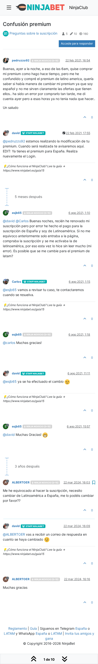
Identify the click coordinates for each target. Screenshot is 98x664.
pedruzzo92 (20, 60)
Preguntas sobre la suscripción (33, 33)
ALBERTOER (20, 482)
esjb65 (17, 213)
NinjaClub (78, 7)
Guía (33, 628)
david (16, 133)
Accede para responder (77, 43)
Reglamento (17, 628)
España (81, 628)
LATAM (9, 633)
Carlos (16, 281)
